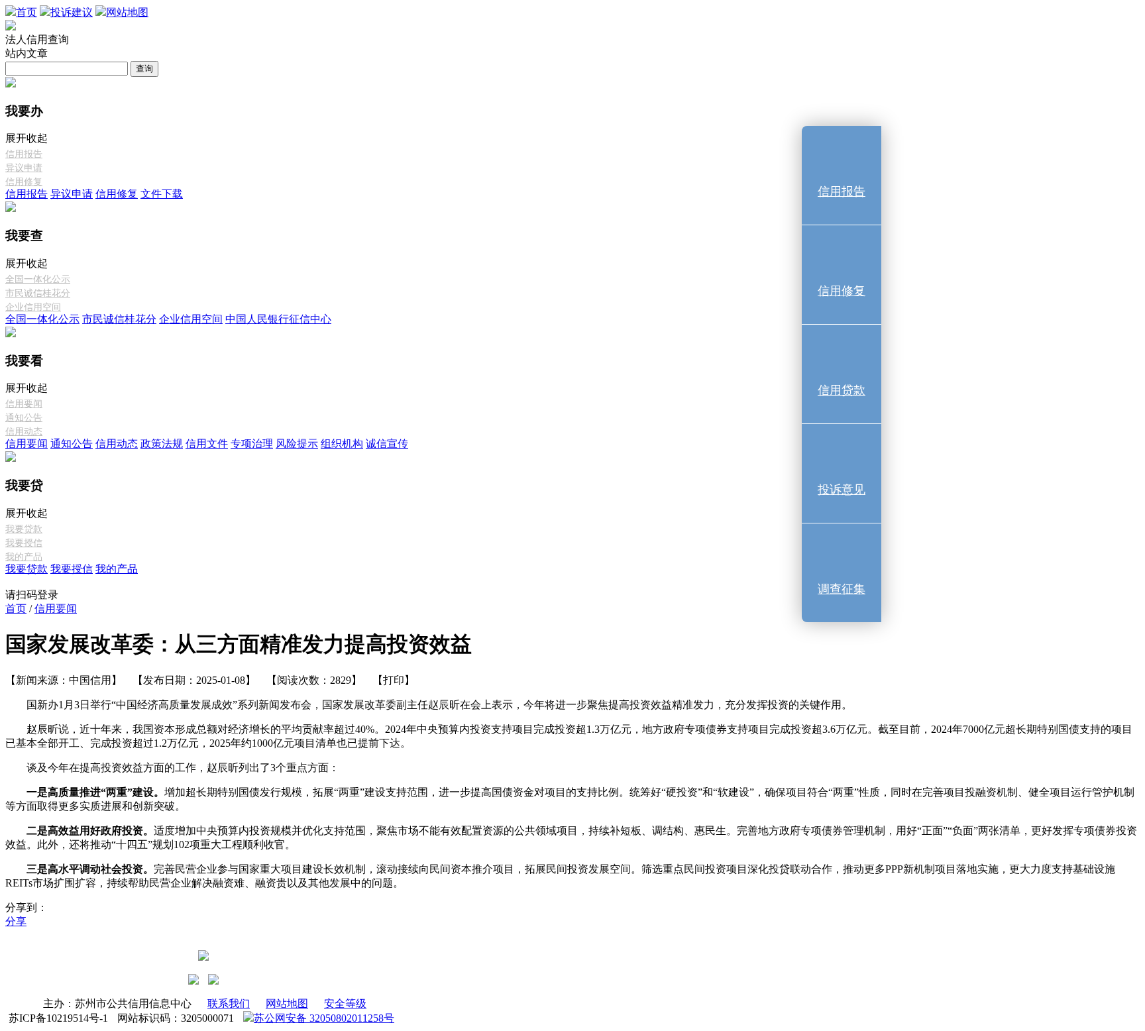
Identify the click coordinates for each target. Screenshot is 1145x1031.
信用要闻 (23, 404)
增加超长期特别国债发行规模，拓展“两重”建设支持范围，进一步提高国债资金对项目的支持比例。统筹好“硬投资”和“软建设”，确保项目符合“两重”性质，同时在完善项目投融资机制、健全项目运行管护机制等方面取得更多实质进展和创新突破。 (569, 799)
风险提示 (297, 443)
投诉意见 (841, 489)
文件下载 (161, 193)
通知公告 (23, 418)
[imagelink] (193, 979)
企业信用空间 (33, 307)
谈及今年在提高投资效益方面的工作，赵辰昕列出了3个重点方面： (183, 767)
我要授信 (23, 543)
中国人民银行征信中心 (278, 319)
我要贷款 (23, 529)
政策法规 (161, 443)
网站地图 (287, 1003)
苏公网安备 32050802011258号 (324, 1018)
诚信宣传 (387, 443)
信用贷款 (841, 390)
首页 (16, 608)
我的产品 (23, 557)
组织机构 (342, 443)
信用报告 (23, 154)
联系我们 (228, 1003)
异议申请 (23, 168)
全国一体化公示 (37, 279)
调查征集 (841, 589)
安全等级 (345, 1003)
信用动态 (23, 432)
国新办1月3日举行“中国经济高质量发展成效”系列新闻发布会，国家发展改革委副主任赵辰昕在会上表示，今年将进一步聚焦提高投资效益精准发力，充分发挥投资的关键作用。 (439, 704)
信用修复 (23, 182)
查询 (144, 69)
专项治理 (252, 443)
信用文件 (207, 443)
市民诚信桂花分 (37, 293)
